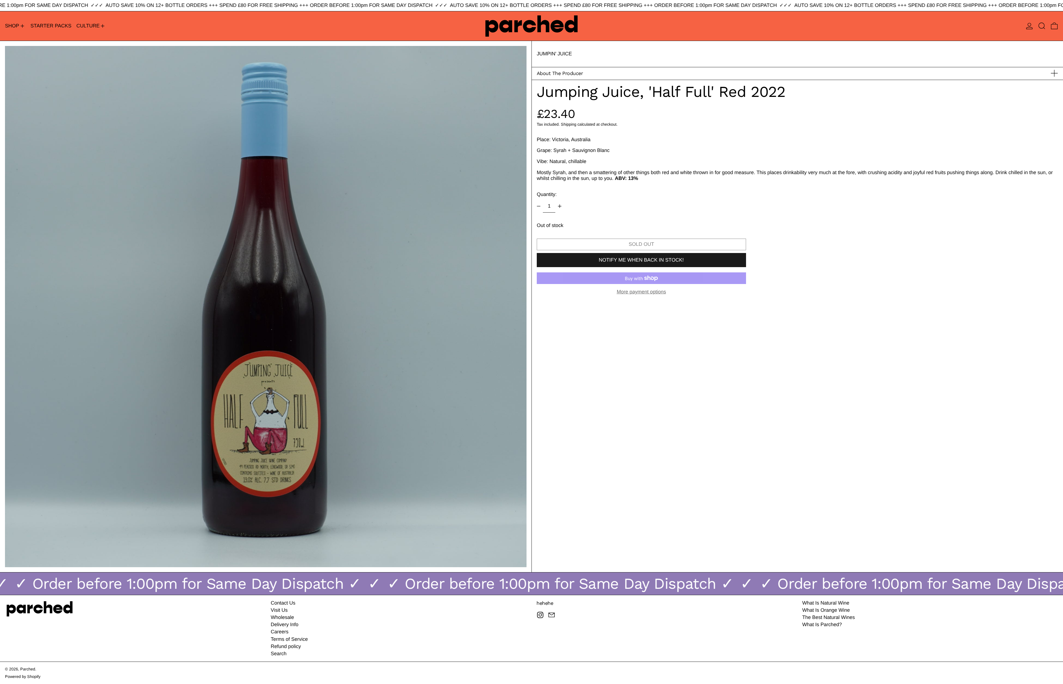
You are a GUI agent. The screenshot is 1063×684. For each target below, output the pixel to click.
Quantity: (547, 194)
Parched (27, 669)
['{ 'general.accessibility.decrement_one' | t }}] (538, 206)
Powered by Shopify (22, 676)
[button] (1042, 26)
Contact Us (283, 603)
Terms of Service (289, 639)
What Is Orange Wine (826, 610)
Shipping (568, 124)
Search (279, 653)
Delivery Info (284, 624)
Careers (279, 631)
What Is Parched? (822, 624)
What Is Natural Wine (825, 603)
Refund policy (286, 646)
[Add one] (559, 206)
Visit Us (279, 610)
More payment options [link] (641, 292)
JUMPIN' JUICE (554, 53)
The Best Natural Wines (828, 617)
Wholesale (282, 617)
